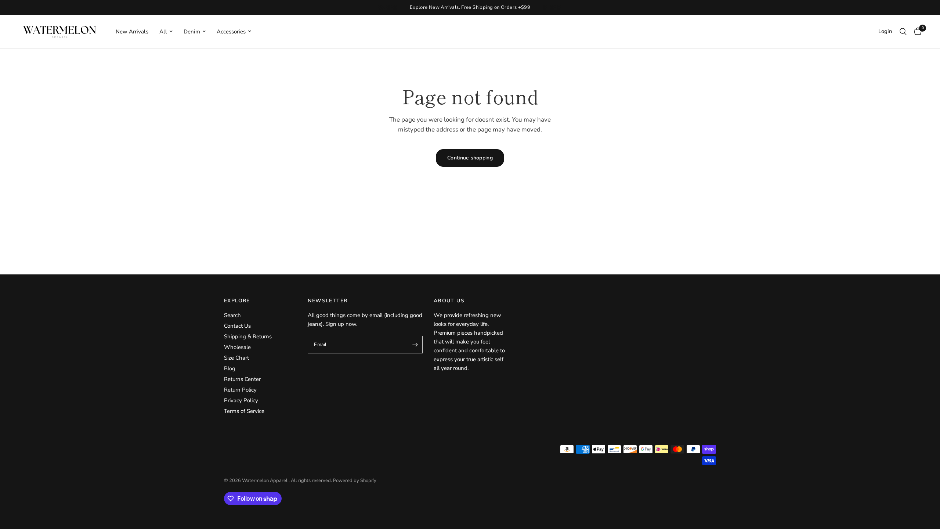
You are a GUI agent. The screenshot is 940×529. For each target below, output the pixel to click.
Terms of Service (244, 411)
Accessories (231, 31)
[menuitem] (132, 32)
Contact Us (237, 326)
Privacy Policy (241, 400)
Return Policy (240, 389)
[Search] (903, 31)
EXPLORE (237, 300)
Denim (192, 31)
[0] (916, 31)
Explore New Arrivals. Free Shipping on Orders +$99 (470, 7)
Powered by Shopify (354, 480)
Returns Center (242, 379)
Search (232, 315)
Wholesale (237, 347)
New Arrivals (132, 31)
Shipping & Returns (248, 336)
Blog (229, 368)
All (163, 31)
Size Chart (236, 357)
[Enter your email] (415, 344)
